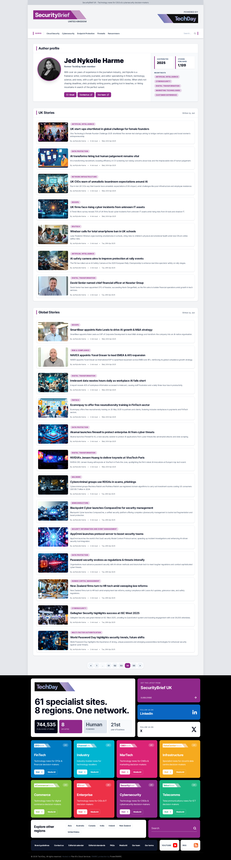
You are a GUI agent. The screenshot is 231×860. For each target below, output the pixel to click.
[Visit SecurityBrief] (133, 785)
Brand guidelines (42, 845)
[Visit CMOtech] (133, 745)
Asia (70, 825)
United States (73, 832)
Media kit (52, 772)
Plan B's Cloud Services (81, 856)
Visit (38, 772)
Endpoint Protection (86, 33)
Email (72, 95)
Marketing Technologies (168, 90)
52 (115, 665)
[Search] (195, 33)
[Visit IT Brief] (90, 785)
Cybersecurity (68, 33)
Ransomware (114, 33)
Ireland (112, 825)
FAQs (112, 845)
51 (109, 665)
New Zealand (125, 825)
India (102, 825)
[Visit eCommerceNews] (47, 785)
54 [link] (127, 665)
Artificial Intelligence (167, 77)
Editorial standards (97, 845)
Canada (91, 825)
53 (121, 665)
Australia (80, 825)
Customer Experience (166, 95)
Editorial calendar (76, 845)
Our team (102, 95)
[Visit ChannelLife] (90, 745)
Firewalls (101, 33)
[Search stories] (195, 828)
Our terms (149, 845)
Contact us (84, 95)
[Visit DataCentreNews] (175, 745)
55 (134, 665)
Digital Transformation (168, 86)
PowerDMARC (116, 856)
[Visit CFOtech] (47, 745)
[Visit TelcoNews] (175, 785)
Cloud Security (53, 33)
